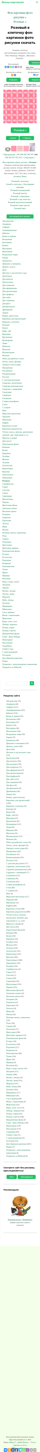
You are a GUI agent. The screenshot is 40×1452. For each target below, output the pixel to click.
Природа (6, 575)
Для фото (6, 303)
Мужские (6, 349)
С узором (6, 407)
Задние (5, 313)
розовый (17, 176)
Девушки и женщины (11, 264)
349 (6, 157)
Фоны (24, 176)
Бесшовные (7, 239)
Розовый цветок (20, 193)
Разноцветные (8, 566)
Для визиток (7, 279)
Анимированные (9, 230)
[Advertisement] (20, 1341)
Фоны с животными (10, 615)
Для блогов (7, 276)
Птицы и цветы (9, 630)
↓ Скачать (12, 138)
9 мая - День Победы (11, 637)
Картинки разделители (12, 429)
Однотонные (7, 475)
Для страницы (8, 300)
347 (31, 154)
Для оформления (9, 288)
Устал (33, 1442)
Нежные (5, 355)
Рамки (5, 661)
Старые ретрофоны (10, 401)
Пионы (5, 530)
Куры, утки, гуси (9, 621)
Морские (6, 597)
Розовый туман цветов (20, 205)
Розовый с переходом (20, 196)
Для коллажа (7, 282)
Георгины (6, 517)
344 (21, 154)
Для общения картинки (12, 658)
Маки (4, 527)
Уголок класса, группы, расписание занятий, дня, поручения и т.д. (17, 918)
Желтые (5, 459)
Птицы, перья (8, 627)
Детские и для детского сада (14, 273)
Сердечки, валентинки (12, 383)
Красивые (6, 334)
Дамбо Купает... (23, 1442)
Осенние (6, 603)
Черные (5, 502)
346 (28, 154)
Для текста (7, 441)
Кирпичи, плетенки (10, 322)
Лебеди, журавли (9, 624)
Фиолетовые (7, 499)
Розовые (32, 162)
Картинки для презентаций (14, 319)
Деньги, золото (8, 267)
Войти (12, 1177)
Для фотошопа (8, 306)
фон (25, 173)
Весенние (6, 578)
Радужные (6, 560)
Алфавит (6, 227)
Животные (6, 618)
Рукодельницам (8, 374)
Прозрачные (7, 368)
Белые (5, 450)
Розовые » (20, 21)
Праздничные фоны (10, 633)
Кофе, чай (6, 331)
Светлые (6, 490)
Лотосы (5, 523)
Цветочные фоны (9, 505)
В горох (5, 554)
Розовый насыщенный (20, 190)
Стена (4, 404)
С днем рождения (9, 652)
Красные (6, 472)
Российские (7, 371)
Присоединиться (27, 1177)
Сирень (5, 539)
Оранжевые (7, 478)
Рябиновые (7, 609)
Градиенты (7, 261)
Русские (5, 377)
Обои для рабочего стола (13, 358)
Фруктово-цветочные (11, 413)
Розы (4, 536)
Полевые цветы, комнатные (14, 533)
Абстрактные (8, 221)
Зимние (5, 588)
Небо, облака (8, 600)
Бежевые (6, 447)
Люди (4, 343)
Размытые (6, 563)
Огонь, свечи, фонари (11, 361)
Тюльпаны (6, 542)
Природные (7, 606)
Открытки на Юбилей (11, 667)
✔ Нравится (26, 138)
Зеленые (5, 462)
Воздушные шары (10, 254)
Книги (5, 328)
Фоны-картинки (13, 2)
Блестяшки (7, 242)
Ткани (5, 569)
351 (13, 157)
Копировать (13, 80)
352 (16, 157)
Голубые (5, 456)
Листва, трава (8, 594)
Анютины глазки (9, 508)
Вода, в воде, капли (10, 582)
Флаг (4, 410)
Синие (5, 493)
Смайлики (6, 395)
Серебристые (8, 484)
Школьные (6, 419)
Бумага (5, 245)
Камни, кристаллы (10, 316)
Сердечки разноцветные (12, 386)
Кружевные (7, 337)
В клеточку (7, 557)
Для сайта (6, 297)
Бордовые (6, 453)
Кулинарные (7, 340)
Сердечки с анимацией (12, 389)
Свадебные (7, 646)
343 (18, 154)
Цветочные (7, 545)
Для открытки (8, 285)
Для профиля (8, 294)
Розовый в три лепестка (20, 199)
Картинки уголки (9, 426)
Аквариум (6, 224)
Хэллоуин (6, 655)
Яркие (5, 572)
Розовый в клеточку (20, 181)
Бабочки (5, 233)
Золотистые (7, 465)
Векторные (7, 248)
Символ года (7, 649)
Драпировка (7, 309)
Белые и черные (9, 236)
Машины (6, 346)
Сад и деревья (8, 612)
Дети (4, 270)
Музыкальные (8, 352)
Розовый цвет (20, 208)
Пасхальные (7, 643)
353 (20, 157)
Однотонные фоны (10, 444)
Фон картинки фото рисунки (14, 162)
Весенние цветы (9, 511)
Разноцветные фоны (11, 551)
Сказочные (7, 392)
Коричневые (7, 468)
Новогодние (7, 640)
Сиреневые (7, 496)
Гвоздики (6, 514)
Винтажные (7, 251)
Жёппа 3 (12, 1442)
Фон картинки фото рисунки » (20, 216)
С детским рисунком (11, 380)
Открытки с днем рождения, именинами (19, 664)
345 (25, 154)
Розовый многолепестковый (20, 202)
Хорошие (6, 416)
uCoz (24, 1445)
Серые (5, 487)
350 (9, 157)
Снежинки (6, 398)
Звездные (6, 585)
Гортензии (6, 520)
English (5, 423)
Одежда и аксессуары (11, 364)
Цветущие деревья (10, 548)
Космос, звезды (8, 591)
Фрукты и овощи (9, 438)
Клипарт (6, 325)
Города (5, 258)
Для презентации (9, 291)
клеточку (32, 173)
